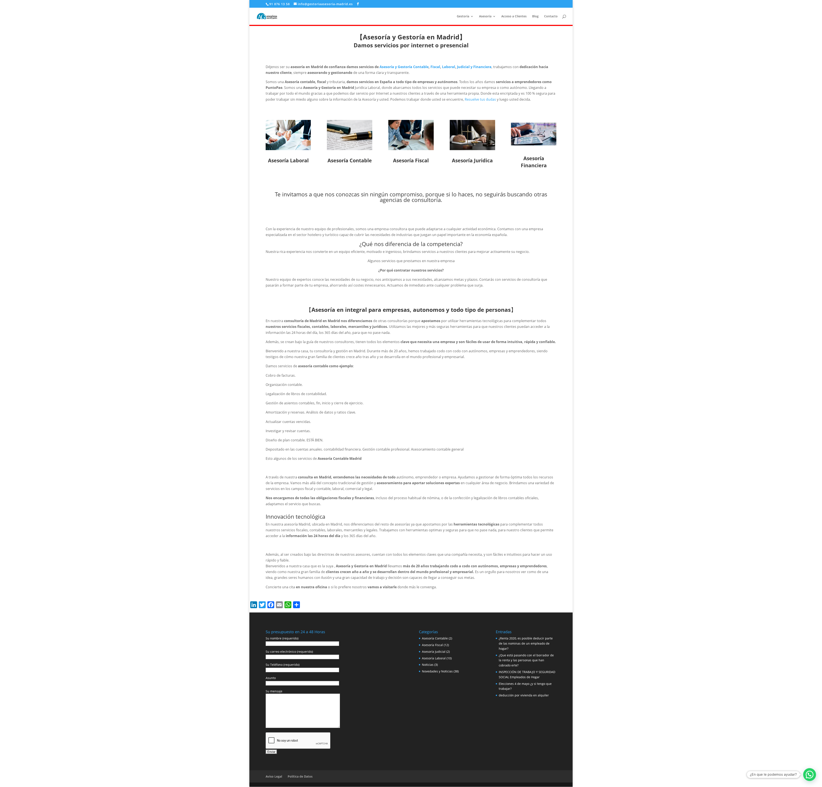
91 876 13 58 (279, 4)
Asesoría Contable (435, 638)
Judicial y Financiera (474, 66)
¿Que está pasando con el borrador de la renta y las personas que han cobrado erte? (526, 660)
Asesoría (485, 16)
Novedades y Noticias (437, 671)
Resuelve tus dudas (480, 99)
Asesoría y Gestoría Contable (404, 66)
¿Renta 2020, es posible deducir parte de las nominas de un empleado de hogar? (526, 643)
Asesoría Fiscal (432, 645)
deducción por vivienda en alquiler (524, 695)
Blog (535, 16)
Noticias (427, 665)
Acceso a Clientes (514, 16)
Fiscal (435, 66)
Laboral (448, 66)
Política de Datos (300, 776)
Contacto (551, 16)
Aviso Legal (274, 776)
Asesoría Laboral (434, 658)
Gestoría (463, 16)
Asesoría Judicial (433, 652)
